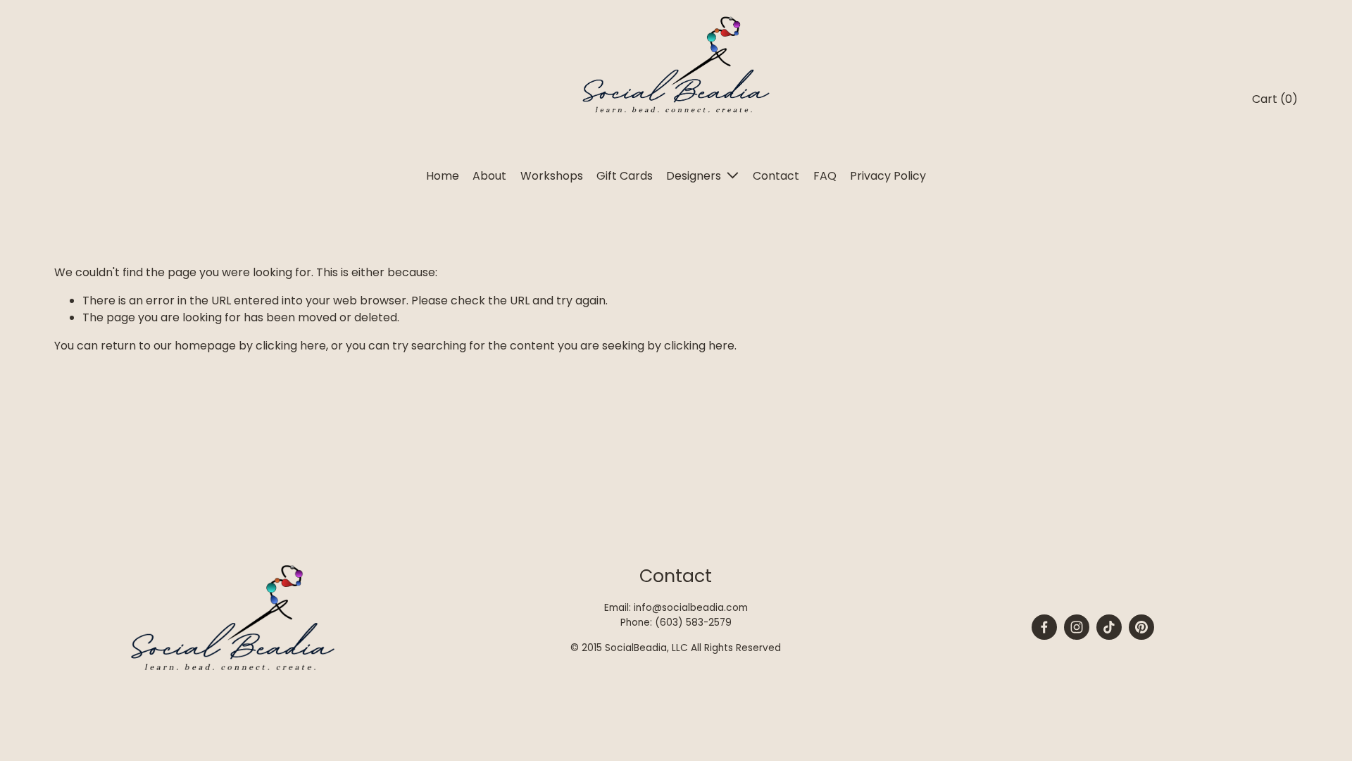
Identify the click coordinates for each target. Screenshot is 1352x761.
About (489, 176)
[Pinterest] (1141, 627)
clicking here (291, 346)
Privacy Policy (888, 176)
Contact (776, 176)
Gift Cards (624, 176)
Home (442, 176)
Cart (1275, 99)
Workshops (551, 176)
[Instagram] (1076, 627)
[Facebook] (1044, 627)
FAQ (825, 176)
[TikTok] (1109, 627)
